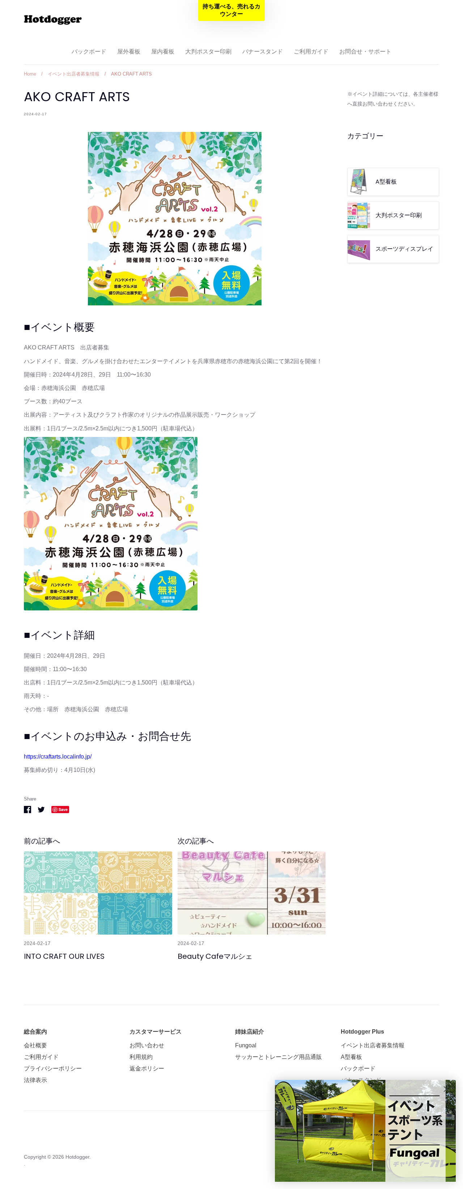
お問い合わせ (146, 1045)
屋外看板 (128, 51)
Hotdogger (77, 1157)
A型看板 (351, 1057)
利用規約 (141, 1057)
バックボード (89, 51)
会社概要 (35, 1045)
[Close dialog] (446, 1089)
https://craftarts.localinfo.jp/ (58, 757)
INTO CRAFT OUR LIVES (64, 956)
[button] (231, 10)
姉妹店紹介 (249, 1032)
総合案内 (35, 1032)
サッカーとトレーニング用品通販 (278, 1057)
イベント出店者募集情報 (372, 1045)
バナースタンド (262, 51)
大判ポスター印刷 (208, 51)
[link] (365, 1131)
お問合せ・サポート (365, 51)
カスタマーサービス (155, 1032)
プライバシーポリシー (53, 1068)
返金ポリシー (146, 1068)
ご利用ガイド (311, 51)
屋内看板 (162, 51)
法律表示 (35, 1080)
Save (63, 809)
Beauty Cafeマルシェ (215, 956)
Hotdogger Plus (362, 1032)
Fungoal (245, 1045)
